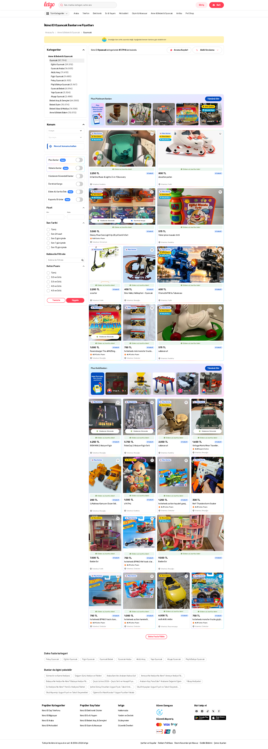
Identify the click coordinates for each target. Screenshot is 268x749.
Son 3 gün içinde (58, 238)
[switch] (79, 160)
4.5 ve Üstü (56, 290)
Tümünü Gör (213, 99)
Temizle (56, 300)
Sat (218, 5)
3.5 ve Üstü (56, 282)
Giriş (201, 5)
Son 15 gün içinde (59, 247)
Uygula (75, 300)
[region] (156, 114)
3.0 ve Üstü (56, 277)
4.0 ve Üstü (56, 286)
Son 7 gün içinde (58, 243)
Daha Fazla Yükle (156, 636)
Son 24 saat (56, 234)
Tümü (53, 229)
